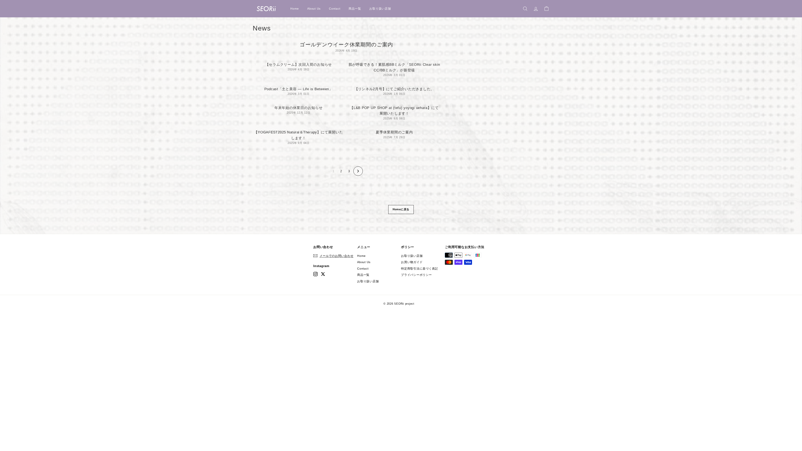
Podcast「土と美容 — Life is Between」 (298, 89)
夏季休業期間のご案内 (394, 132)
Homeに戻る (401, 209)
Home (294, 8)
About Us (314, 8)
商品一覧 (355, 8)
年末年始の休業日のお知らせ (298, 108)
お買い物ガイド (412, 262)
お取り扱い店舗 (380, 8)
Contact (334, 8)
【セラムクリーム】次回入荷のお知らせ (298, 65)
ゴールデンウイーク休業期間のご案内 (346, 44)
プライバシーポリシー (416, 274)
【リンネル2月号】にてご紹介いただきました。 (394, 89)
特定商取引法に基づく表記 (419, 268)
